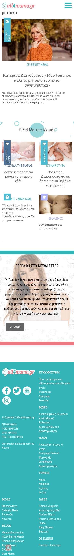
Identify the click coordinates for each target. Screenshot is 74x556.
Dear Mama (8, 553)
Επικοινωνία (9, 424)
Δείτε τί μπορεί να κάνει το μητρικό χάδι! (18, 176)
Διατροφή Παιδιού (49, 453)
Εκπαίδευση (45, 461)
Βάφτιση (43, 531)
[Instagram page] (6, 401)
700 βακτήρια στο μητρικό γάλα (50, 226)
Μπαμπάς (44, 484)
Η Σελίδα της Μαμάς (7, 156)
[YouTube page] (27, 391)
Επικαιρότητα (44, 155)
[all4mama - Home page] (18, 5)
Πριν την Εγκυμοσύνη (50, 379)
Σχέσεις (43, 488)
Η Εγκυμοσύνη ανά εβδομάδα (54, 383)
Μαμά (42, 479)
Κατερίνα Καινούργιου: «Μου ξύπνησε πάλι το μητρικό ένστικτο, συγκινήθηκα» (37, 80)
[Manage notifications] (8, 548)
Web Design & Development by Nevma (18, 445)
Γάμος (42, 523)
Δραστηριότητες (48, 431)
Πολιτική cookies (12, 436)
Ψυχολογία (45, 392)
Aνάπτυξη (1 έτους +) (51, 444)
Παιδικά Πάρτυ (47, 514)
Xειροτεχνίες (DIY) (49, 510)
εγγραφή (15, 326)
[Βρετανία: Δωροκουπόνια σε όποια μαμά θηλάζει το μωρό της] (55, 151)
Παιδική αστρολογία (13, 541)
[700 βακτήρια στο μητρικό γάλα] (55, 205)
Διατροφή (44, 396)
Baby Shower (46, 527)
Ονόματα (7, 549)
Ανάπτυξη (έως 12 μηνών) (53, 414)
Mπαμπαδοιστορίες (13, 532)
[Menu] (68, 5)
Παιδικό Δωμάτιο (48, 506)
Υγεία (42, 387)
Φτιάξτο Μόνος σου (50, 519)
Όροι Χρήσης (9, 432)
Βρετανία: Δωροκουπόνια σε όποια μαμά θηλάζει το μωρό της (55, 178)
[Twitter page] (16, 391)
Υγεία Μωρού (46, 418)
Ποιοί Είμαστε (10, 428)
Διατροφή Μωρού (49, 427)
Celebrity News (7, 35)
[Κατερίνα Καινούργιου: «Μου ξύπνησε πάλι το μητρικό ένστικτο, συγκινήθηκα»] (37, 40)
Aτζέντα (6, 519)
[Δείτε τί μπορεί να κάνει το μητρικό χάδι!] (18, 151)
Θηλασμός (44, 422)
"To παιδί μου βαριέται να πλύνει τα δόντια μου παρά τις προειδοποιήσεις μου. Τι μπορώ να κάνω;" (18, 213)
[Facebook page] (6, 391)
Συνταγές (7, 514)
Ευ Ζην (42, 492)
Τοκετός (44, 400)
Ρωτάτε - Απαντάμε (50, 545)
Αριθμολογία (9, 545)
